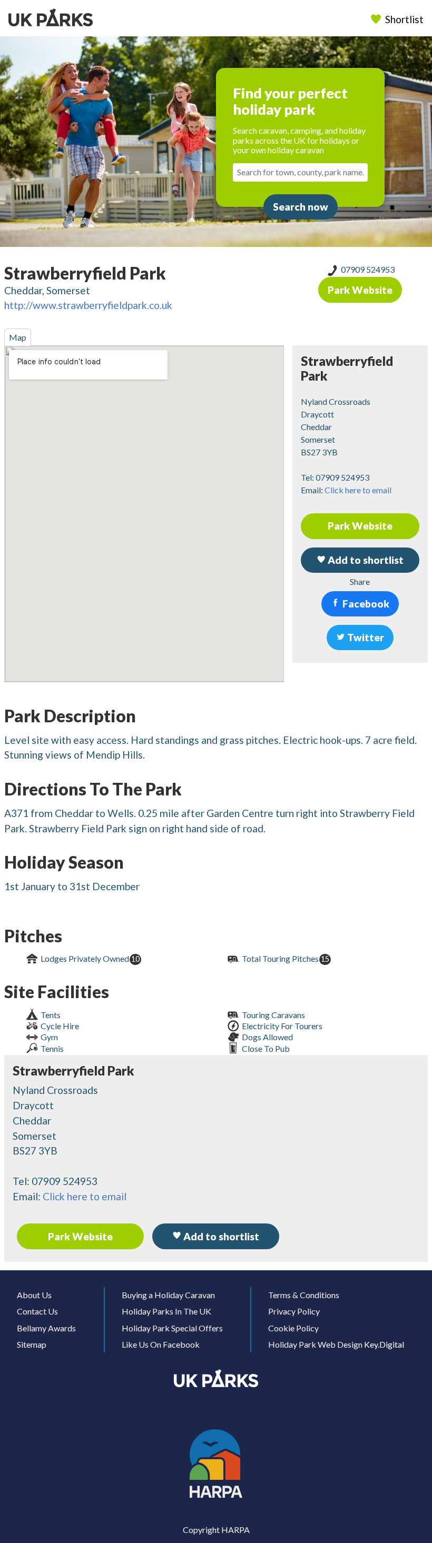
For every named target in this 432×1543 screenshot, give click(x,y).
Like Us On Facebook (161, 1344)
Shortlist (404, 19)
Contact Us (37, 1311)
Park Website (360, 290)
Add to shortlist (220, 1236)
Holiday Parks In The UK (166, 1311)
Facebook (364, 604)
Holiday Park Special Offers (172, 1328)
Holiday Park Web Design (315, 1344)
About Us (34, 1295)
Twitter (364, 637)
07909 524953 (368, 269)
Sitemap (31, 1344)
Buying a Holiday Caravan (168, 1295)
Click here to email (358, 490)
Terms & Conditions (303, 1295)
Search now (300, 207)
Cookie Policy (293, 1328)
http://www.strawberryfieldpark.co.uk (88, 305)
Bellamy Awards (46, 1328)
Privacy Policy (294, 1311)
